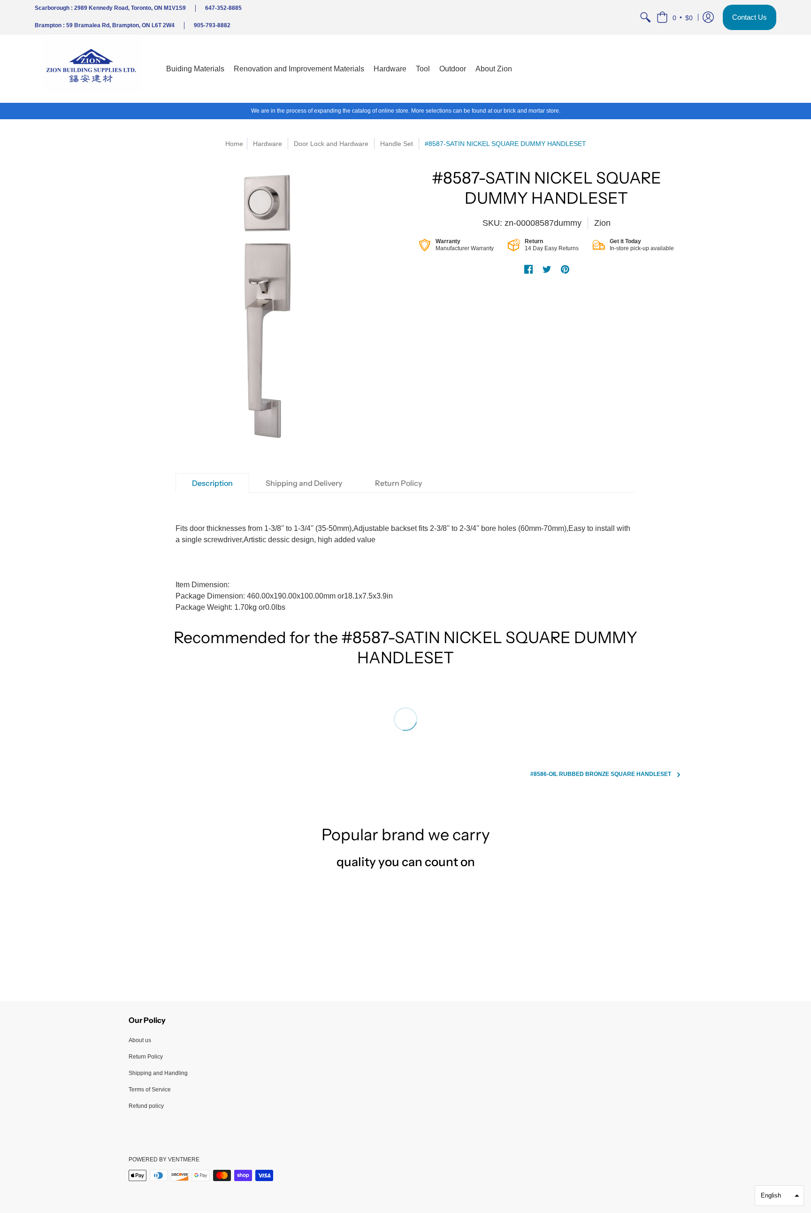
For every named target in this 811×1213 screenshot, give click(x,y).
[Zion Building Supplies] (93, 69)
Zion (602, 223)
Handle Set (396, 143)
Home (234, 143)
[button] (675, 17)
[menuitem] (645, 17)
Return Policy (146, 1056)
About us (140, 1040)
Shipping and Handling (158, 1073)
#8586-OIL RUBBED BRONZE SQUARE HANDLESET (600, 774)
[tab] (212, 483)
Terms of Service (150, 1089)
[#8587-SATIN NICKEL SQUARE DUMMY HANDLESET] (265, 309)
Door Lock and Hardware (331, 143)
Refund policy (146, 1106)
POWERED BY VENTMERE (164, 1159)
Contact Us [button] (749, 17)
